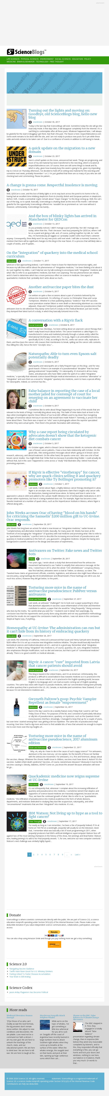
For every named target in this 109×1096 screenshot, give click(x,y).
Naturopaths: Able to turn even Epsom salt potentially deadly (63, 355)
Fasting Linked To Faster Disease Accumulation (29, 974)
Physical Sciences (30, 59)
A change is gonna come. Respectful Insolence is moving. (52, 185)
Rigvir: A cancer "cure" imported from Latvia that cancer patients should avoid (64, 664)
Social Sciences (63, 59)
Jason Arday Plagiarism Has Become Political (28, 992)
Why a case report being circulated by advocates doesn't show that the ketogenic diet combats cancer (63, 435)
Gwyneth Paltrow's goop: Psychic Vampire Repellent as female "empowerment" (62, 700)
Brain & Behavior (25, 61)
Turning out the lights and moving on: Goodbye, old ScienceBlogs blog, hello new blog (63, 114)
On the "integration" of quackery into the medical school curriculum (52, 254)
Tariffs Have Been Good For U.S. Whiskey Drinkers (31, 971)
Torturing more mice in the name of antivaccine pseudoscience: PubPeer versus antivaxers (63, 591)
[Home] (23, 52)
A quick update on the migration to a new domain (62, 150)
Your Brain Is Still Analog (19, 976)
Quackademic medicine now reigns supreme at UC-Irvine (64, 778)
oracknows (38, 122)
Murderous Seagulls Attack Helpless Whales (52, 1016)
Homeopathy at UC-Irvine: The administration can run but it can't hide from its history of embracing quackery (53, 629)
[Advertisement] (54, 23)
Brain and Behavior (37, 599)
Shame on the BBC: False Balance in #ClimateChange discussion (86, 1017)
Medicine (11, 61)
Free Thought (57, 61)
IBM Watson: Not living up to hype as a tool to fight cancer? (65, 815)
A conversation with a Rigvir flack (56, 320)
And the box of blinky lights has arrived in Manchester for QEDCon (63, 217)
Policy (87, 59)
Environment (47, 59)
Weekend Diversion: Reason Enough (19, 1016)
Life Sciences (13, 59)
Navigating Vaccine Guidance (21, 968)
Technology (42, 61)
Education (77, 59)
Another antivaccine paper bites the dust (61, 287)
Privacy (48, 1078)
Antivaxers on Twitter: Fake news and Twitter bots (65, 552)
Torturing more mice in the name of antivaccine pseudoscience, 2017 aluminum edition (63, 739)
